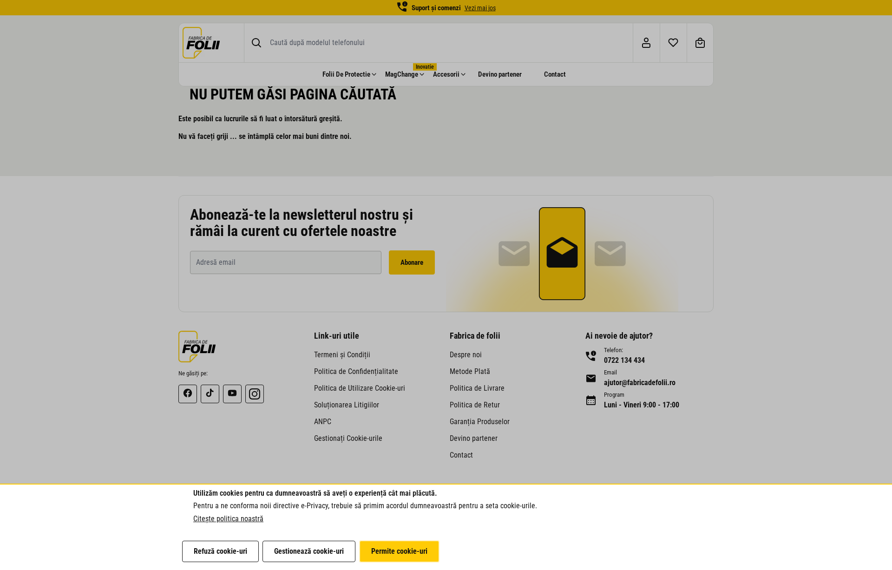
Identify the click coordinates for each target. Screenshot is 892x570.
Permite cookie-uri (399, 551)
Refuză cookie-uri (220, 551)
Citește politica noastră (228, 518)
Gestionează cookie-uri (309, 551)
